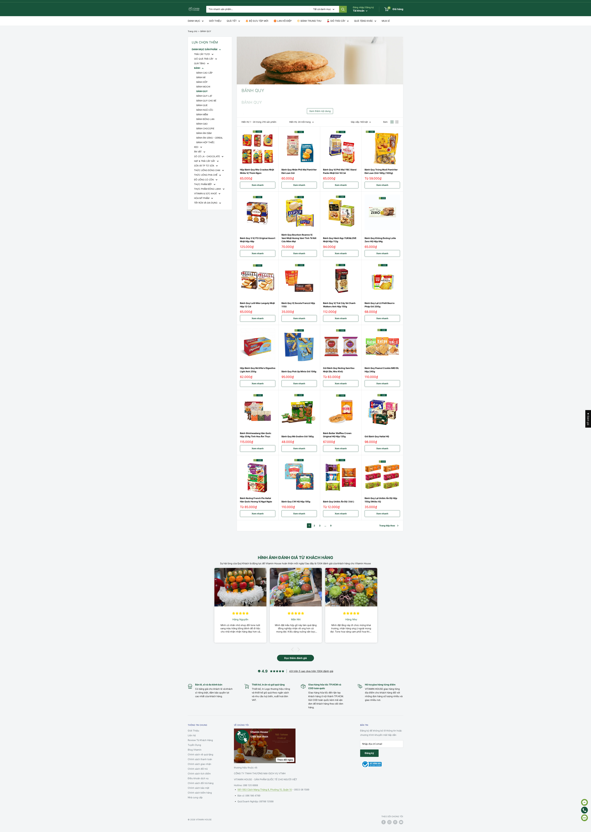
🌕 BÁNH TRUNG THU (309, 20)
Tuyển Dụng (194, 744)
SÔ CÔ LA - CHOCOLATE (207, 156)
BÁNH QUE (201, 105)
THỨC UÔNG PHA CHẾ (206, 175)
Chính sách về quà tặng (200, 754)
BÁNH (197, 68)
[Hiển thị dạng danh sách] (397, 122)
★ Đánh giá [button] (588, 419)
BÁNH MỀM (202, 114)
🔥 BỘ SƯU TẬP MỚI (256, 20)
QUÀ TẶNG (200, 63)
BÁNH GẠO (202, 123)
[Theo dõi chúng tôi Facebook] (383, 822)
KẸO (196, 147)
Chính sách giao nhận (199, 764)
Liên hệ (192, 735)
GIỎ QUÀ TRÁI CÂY (204, 58)
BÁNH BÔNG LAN (205, 119)
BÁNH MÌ (200, 77)
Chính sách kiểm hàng (200, 792)
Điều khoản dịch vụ (198, 778)
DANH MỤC (194, 20)
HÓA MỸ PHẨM (202, 198)
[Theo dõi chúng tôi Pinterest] (395, 822)
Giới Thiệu (193, 730)
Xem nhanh (258, 185)
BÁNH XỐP (201, 82)
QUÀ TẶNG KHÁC (363, 20)
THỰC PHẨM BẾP (203, 184)
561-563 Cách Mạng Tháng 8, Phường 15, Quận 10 (264, 789)
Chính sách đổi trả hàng (200, 783)
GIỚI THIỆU (215, 20)
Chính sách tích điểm (199, 773)
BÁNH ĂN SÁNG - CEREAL (209, 137)
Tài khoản (359, 10)
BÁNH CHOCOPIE (205, 128)
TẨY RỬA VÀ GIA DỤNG (206, 202)
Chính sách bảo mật (198, 787)
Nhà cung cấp (195, 797)
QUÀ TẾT (232, 20)
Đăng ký (369, 753)
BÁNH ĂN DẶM (203, 133)
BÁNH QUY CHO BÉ (206, 100)
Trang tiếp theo (387, 525)
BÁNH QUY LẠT (204, 96)
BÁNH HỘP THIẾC (205, 142)
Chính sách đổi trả (197, 768)
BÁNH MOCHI (203, 86)
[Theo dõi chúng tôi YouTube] (401, 822)
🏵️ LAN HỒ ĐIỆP (283, 20)
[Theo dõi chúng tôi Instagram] (389, 822)
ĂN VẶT (198, 151)
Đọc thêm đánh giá (295, 658)
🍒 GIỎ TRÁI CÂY (336, 20)
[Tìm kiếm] (343, 9)
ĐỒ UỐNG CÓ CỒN (204, 179)
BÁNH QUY (205, 31)
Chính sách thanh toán (200, 759)
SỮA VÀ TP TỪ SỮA (204, 165)
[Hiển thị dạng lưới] (392, 122)
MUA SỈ (386, 20)
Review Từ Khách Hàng (200, 740)
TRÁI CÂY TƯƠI (202, 54)
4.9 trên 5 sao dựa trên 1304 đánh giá (311, 671)
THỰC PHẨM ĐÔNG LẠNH (207, 189)
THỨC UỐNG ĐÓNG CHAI (207, 170)
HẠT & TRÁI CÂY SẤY (205, 161)
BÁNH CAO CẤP (204, 72)
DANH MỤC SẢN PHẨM (205, 49)
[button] (293, 649)
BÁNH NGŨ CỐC (204, 110)
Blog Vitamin (194, 749)
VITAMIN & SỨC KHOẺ (205, 193)
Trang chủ (192, 31)
